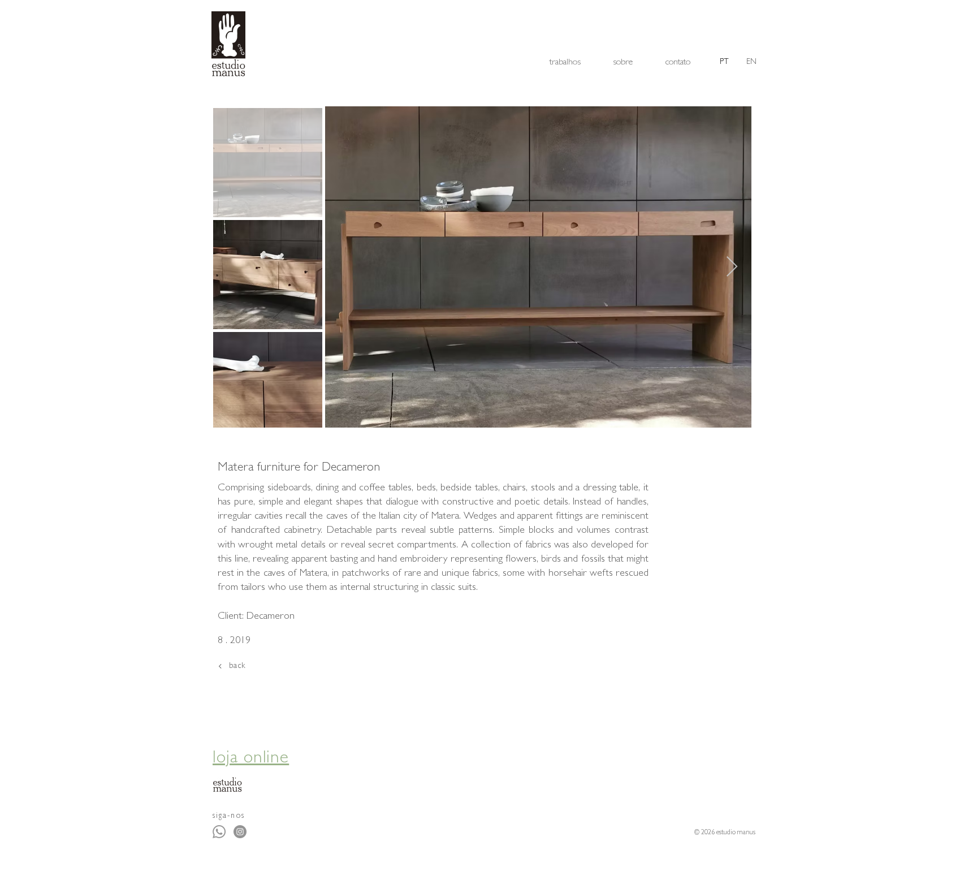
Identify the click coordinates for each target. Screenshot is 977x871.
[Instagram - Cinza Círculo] (240, 831)
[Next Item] (731, 267)
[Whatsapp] (219, 831)
